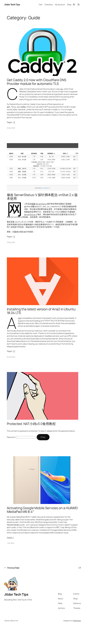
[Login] (73, 4)
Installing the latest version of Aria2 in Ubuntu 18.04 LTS (41, 311)
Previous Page (11, 567)
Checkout (49, 4)
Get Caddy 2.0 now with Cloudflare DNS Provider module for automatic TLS (36, 81)
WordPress (77, 621)
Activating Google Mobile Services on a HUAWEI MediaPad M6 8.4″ (42, 509)
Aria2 (19, 318)
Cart (40, 4)
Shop (69, 4)
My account (60, 4)
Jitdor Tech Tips (12, 4)
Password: (11, 437)
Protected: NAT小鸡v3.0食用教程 (31, 424)
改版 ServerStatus (39, 203)
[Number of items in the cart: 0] (78, 4)
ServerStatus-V (30, 214)
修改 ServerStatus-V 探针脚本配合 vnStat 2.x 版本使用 (42, 196)
